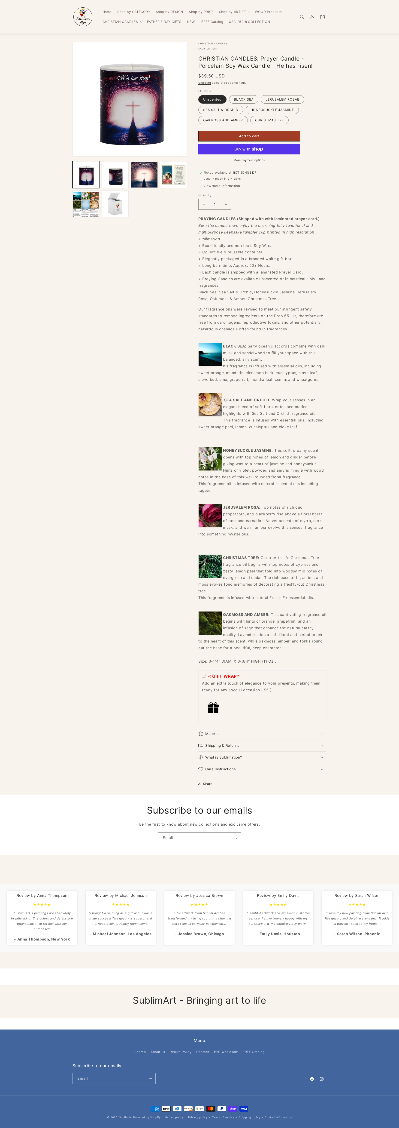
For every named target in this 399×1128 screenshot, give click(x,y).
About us (158, 1052)
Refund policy (174, 1117)
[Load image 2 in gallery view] (115, 174)
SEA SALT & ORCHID (220, 110)
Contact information (278, 1117)
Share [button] (207, 784)
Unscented (212, 99)
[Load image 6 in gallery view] (115, 204)
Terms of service (223, 1117)
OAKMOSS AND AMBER (223, 120)
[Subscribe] (236, 837)
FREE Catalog (254, 1052)
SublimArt (125, 1117)
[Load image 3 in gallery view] (144, 174)
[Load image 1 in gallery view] (86, 174)
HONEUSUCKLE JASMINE (272, 110)
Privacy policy (197, 1117)
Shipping (204, 82)
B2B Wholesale (226, 1052)
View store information (221, 186)
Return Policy (180, 1052)
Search (140, 1052)
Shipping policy (249, 1117)
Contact (202, 1052)
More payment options (249, 160)
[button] (234, 12)
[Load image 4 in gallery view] (173, 174)
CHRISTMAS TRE (269, 120)
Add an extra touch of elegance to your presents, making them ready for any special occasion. (261, 683)
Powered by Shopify (147, 1117)
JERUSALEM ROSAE (282, 99)
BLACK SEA (244, 99)
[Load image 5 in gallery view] (86, 204)
